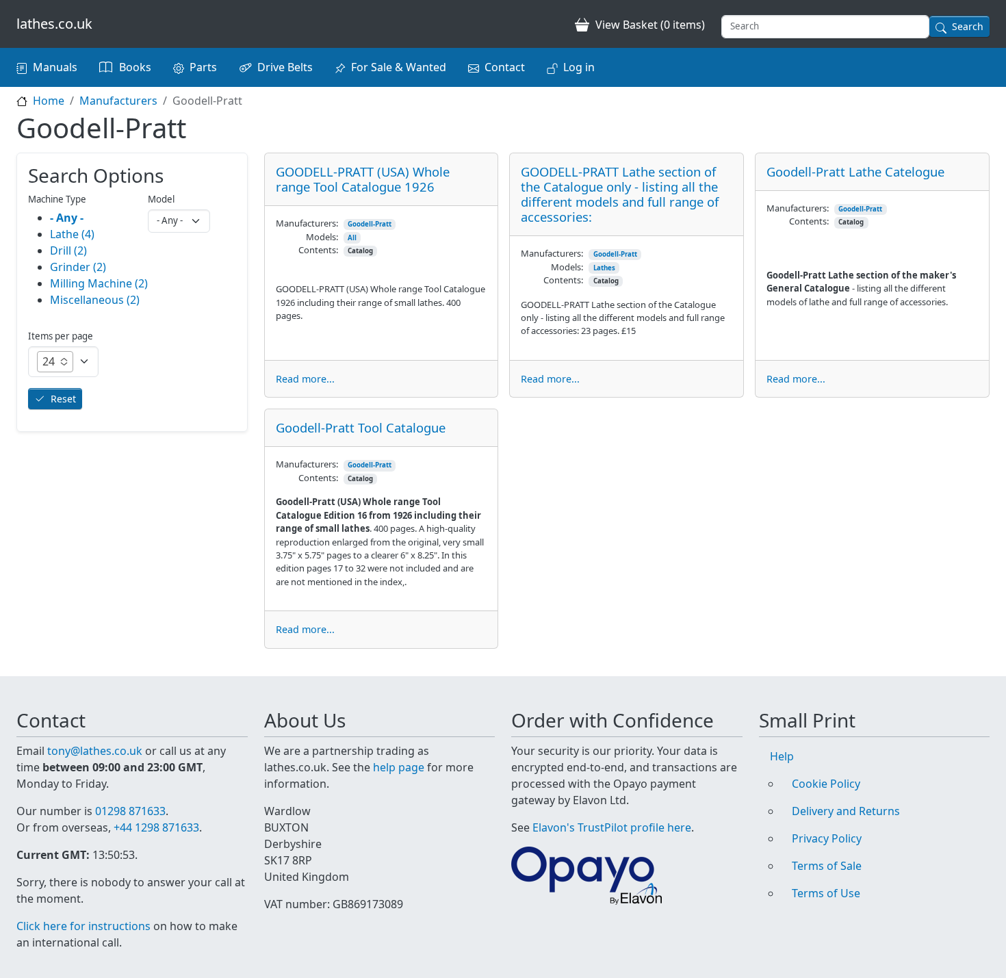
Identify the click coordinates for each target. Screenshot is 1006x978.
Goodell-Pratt (369, 224)
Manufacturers (118, 100)
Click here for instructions (83, 926)
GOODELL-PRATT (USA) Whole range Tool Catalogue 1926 (363, 179)
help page (398, 767)
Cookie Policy (826, 783)
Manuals (55, 67)
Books (135, 67)
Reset (63, 398)
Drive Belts (285, 67)
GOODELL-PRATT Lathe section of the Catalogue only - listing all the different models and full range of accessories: (620, 194)
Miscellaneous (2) (95, 299)
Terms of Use (826, 893)
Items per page (60, 336)
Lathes (604, 267)
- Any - (66, 217)
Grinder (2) (78, 266)
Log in (579, 67)
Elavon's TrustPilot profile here (611, 827)
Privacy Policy (827, 838)
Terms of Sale (827, 865)
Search (967, 26)
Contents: (318, 250)
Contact (505, 67)
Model (161, 199)
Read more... (305, 378)
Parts (203, 67)
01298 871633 (130, 811)
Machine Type (57, 199)
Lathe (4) (72, 234)
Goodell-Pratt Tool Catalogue (361, 427)
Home (48, 100)
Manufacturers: (307, 223)
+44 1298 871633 (156, 827)
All (352, 237)
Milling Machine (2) (99, 283)
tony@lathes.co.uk (94, 750)
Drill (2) (68, 250)
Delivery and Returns (846, 811)
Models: (322, 237)
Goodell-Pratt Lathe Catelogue (855, 171)
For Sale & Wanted (398, 67)
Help (782, 756)
